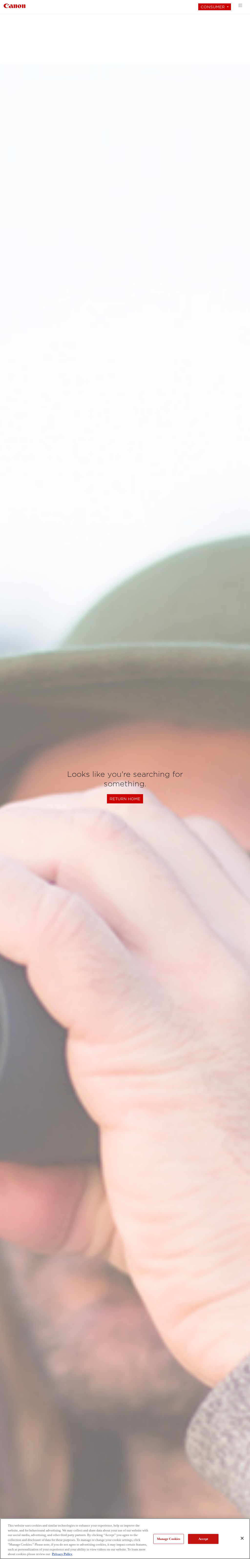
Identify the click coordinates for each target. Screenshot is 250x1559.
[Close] (242, 1538)
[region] (125, 1538)
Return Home (125, 799)
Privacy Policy (62, 1554)
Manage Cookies (168, 1539)
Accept (203, 1539)
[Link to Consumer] (14, 5)
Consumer (213, 7)
